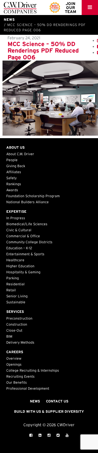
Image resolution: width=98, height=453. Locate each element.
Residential (15, 284)
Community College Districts (29, 242)
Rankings (13, 184)
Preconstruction (19, 318)
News (35, 401)
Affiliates (13, 172)
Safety (11, 178)
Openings (14, 364)
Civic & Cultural (18, 230)
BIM (9, 336)
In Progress (15, 218)
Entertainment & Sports (25, 254)
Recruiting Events (20, 376)
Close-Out (14, 330)
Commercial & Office (23, 236)
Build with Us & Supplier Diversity (49, 411)
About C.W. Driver (20, 154)
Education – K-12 (19, 248)
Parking (12, 278)
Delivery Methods (20, 342)
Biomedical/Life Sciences (26, 224)
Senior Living (17, 296)
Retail (11, 290)
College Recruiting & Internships (32, 370)
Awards (12, 190)
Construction (16, 324)
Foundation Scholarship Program (33, 196)
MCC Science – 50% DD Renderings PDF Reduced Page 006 (43, 51)
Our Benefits (16, 382)
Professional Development (27, 388)
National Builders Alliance (27, 202)
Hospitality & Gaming (23, 272)
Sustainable (15, 302)
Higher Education (20, 266)
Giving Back (15, 166)
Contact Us (57, 401)
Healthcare (15, 260)
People (12, 160)
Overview (13, 358)
